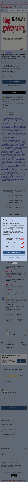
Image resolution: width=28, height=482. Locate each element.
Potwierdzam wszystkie (14, 252)
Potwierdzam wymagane (14, 257)
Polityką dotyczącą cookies (16, 227)
